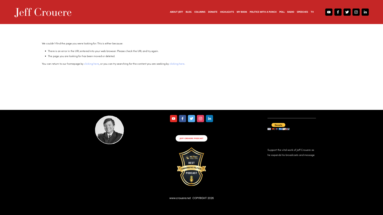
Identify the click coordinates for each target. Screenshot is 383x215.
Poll (282, 12)
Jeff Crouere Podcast (191, 138)
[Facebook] (338, 12)
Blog (189, 12)
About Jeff (176, 12)
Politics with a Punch (263, 12)
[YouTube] (328, 12)
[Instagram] (356, 12)
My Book (242, 12)
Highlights (227, 12)
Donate (212, 12)
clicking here (91, 63)
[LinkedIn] (365, 12)
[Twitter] (347, 12)
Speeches (302, 12)
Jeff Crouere (43, 12)
